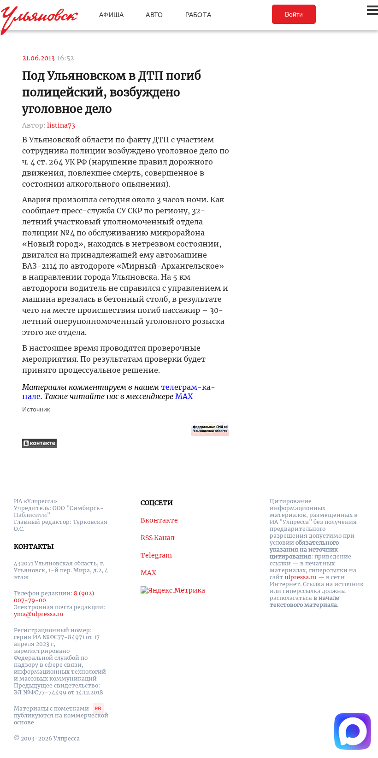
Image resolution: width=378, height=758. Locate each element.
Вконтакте (159, 520)
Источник (36, 409)
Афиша (111, 14)
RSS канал (158, 538)
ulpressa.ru (301, 577)
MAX (184, 396)
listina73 (61, 125)
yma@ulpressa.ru (39, 614)
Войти (294, 14)
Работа (198, 14)
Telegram (156, 555)
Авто (154, 14)
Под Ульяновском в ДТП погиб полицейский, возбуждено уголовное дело (111, 92)
